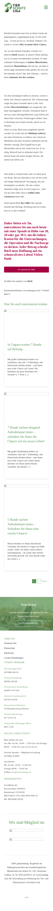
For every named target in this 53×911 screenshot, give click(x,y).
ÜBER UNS (9, 639)
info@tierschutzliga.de (21, 772)
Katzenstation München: (14, 705)
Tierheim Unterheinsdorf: (15, 696)
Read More (11, 381)
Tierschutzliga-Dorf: (13, 669)
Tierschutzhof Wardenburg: (16, 687)
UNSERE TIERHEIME (14, 662)
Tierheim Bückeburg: (13, 714)
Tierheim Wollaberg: (13, 678)
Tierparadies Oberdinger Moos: (17, 723)
